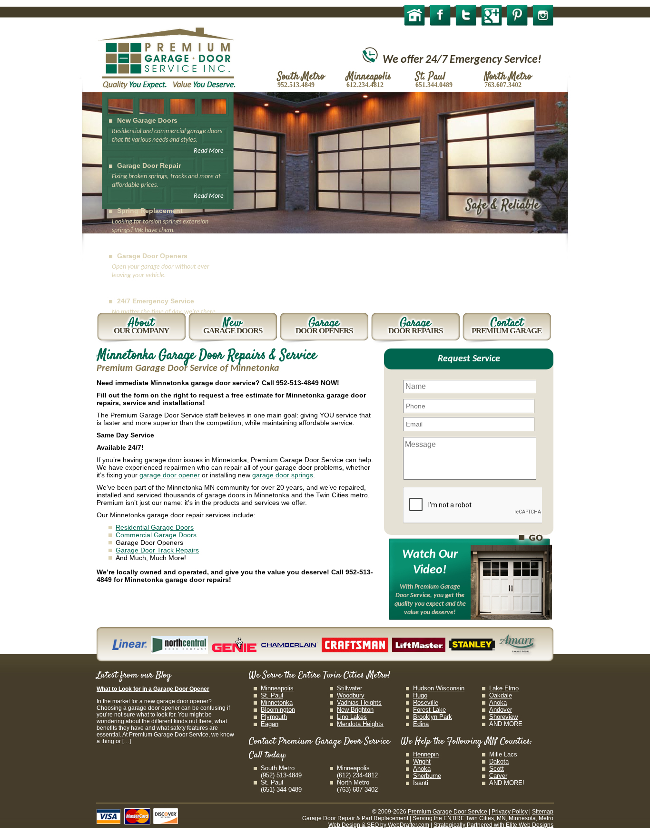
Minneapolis (277, 688)
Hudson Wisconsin (438, 688)
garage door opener (169, 475)
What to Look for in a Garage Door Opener (153, 689)
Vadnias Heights (359, 702)
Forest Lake (429, 709)
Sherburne (427, 775)
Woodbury (350, 695)
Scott (496, 768)
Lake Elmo (504, 688)
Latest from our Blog (134, 675)
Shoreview (503, 716)
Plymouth (274, 716)
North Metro (353, 782)
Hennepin (426, 754)
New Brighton (355, 709)
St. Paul (272, 695)
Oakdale (500, 695)
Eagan (269, 723)
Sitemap (542, 811)
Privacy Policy (510, 811)
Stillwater (349, 688)
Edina (421, 723)
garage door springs (282, 475)
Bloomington (278, 709)
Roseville (425, 702)
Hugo (420, 695)
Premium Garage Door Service (447, 811)
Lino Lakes (352, 716)
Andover (500, 709)
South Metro (278, 768)
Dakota (499, 761)
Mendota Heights (360, 723)
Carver (498, 775)
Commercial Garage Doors (156, 535)
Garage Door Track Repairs (157, 550)
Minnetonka (277, 702)
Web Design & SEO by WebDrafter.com (378, 825)
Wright (422, 761)
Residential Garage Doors (155, 527)
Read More (209, 151)
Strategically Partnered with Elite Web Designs (493, 825)
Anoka (498, 702)
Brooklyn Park (432, 716)
